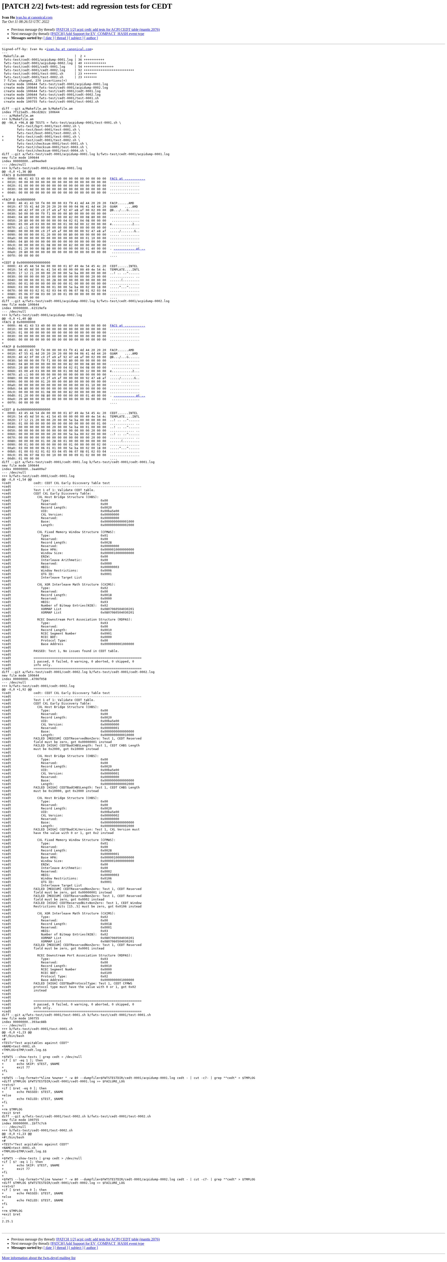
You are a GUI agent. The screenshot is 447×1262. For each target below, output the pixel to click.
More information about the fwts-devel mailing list (38, 1258)
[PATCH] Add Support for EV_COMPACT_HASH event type (97, 34)
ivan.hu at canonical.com (34, 17)
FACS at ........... (127, 178)
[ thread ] (61, 38)
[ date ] (49, 38)
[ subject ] (76, 38)
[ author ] (91, 38)
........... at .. (129, 248)
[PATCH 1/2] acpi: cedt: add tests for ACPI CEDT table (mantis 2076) (108, 29)
